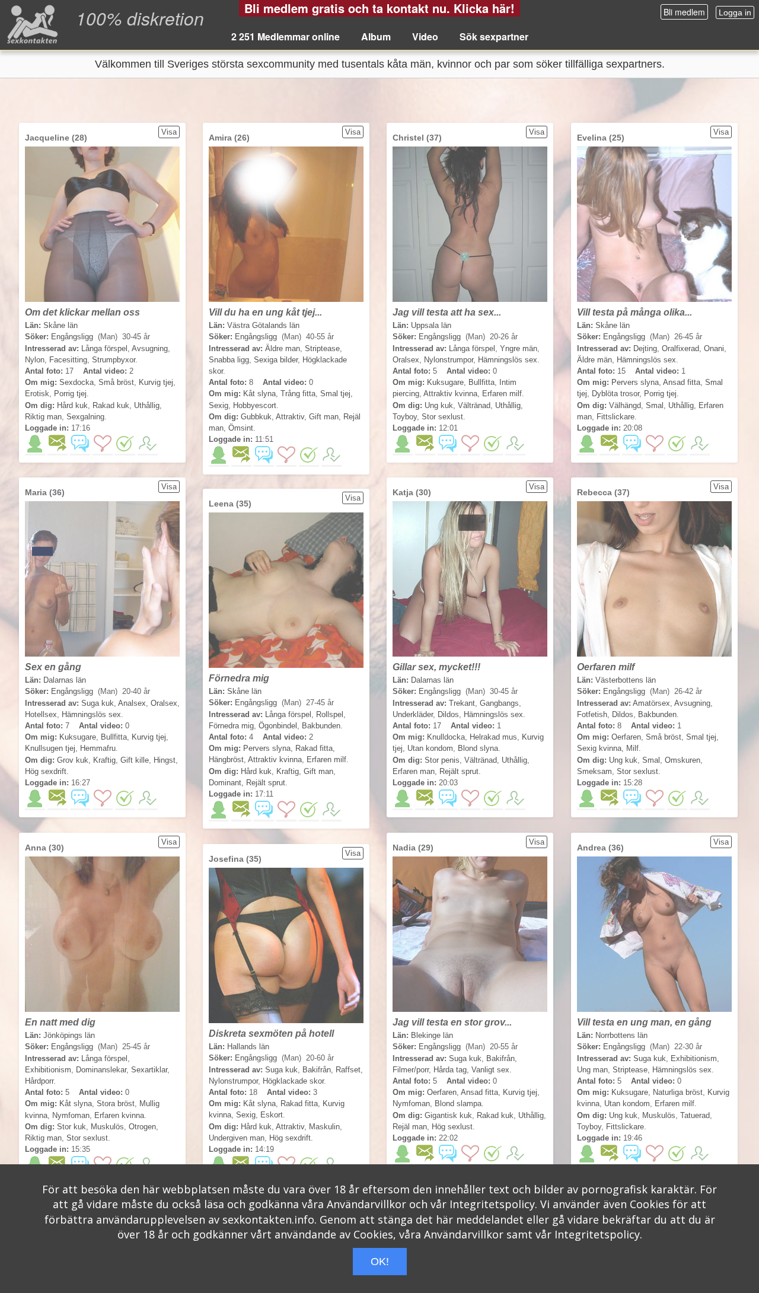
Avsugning (150, 348)
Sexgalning (85, 416)
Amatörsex (651, 703)
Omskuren (682, 760)
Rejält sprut (459, 771)
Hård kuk (72, 405)
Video (425, 36)
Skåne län (60, 325)
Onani (714, 348)
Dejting (645, 348)
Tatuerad (695, 1115)
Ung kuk (439, 405)
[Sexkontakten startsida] (31, 23)
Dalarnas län (64, 680)
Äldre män (594, 359)
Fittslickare (615, 416)
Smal (655, 405)
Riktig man (43, 416)
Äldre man (282, 348)
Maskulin (324, 1126)
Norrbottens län (621, 1035)
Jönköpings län (69, 1035)
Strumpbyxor (113, 359)
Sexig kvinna (599, 748)
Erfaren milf (502, 393)
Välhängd (625, 405)
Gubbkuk (256, 416)
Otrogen (142, 1126)
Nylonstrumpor (448, 359)
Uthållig (147, 405)
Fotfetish (592, 714)
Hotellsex (41, 714)
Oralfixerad (680, 348)
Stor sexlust (442, 416)
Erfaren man (414, 771)
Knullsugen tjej (50, 748)
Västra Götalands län (263, 325)
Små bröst (116, 382)
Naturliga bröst (678, 1092)
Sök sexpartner (494, 36)
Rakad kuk (111, 405)
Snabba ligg (229, 359)
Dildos (448, 714)
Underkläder (413, 714)
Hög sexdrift (45, 771)
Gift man (324, 416)
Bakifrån (500, 1058)
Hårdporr (39, 1081)
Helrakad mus (493, 737)
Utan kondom (430, 748)
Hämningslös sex (507, 359)
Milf (632, 748)
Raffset (348, 1069)
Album (376, 36)
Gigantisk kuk (448, 1115)
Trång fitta (297, 393)
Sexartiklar (149, 1069)
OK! (380, 1261)
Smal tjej (335, 393)
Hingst (165, 760)
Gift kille (134, 760)
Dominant (225, 782)
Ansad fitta (681, 382)
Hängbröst (226, 759)
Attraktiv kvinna (450, 393)
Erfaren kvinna (119, 1115)
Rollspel (329, 714)
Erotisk (37, 393)
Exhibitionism (48, 1069)
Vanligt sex (490, 1069)
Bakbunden (657, 714)
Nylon (34, 359)
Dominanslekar (101, 1069)
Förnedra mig (231, 725)
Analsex (132, 703)
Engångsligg (72, 336)
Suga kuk (97, 703)
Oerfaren (626, 737)
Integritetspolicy (492, 1204)
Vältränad (474, 405)
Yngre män (518, 348)
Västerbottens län (625, 680)
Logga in (735, 12)
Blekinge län (432, 1035)
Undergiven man (236, 1137)
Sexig (218, 405)
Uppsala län (431, 325)
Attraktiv (290, 416)
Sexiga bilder (276, 359)
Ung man (592, 1069)
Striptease (322, 348)
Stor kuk (71, 1126)
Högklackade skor (293, 1081)
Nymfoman (71, 1115)
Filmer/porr (411, 1069)
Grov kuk (72, 760)
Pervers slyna (635, 382)
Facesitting (68, 359)
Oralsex (406, 359)
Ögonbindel (278, 725)
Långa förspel (104, 348)
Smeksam (594, 771)
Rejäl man (410, 1126)
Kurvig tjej (156, 382)
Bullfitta (481, 382)
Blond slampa (458, 1103)
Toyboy (405, 416)
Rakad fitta (314, 748)
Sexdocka (76, 382)
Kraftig (104, 760)
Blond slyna (478, 748)
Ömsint (240, 427)
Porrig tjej (70, 393)
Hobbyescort (254, 405)
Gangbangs (499, 703)
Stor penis (442, 760)
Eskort (271, 1114)
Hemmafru (98, 748)
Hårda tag (450, 1069)
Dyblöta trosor (615, 393)
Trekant (462, 703)
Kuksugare (445, 382)
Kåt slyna (259, 393)
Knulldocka (446, 737)
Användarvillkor (366, 1204)
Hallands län (248, 1046)
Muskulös (107, 1126)
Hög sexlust (452, 1126)
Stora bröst (116, 1103)
